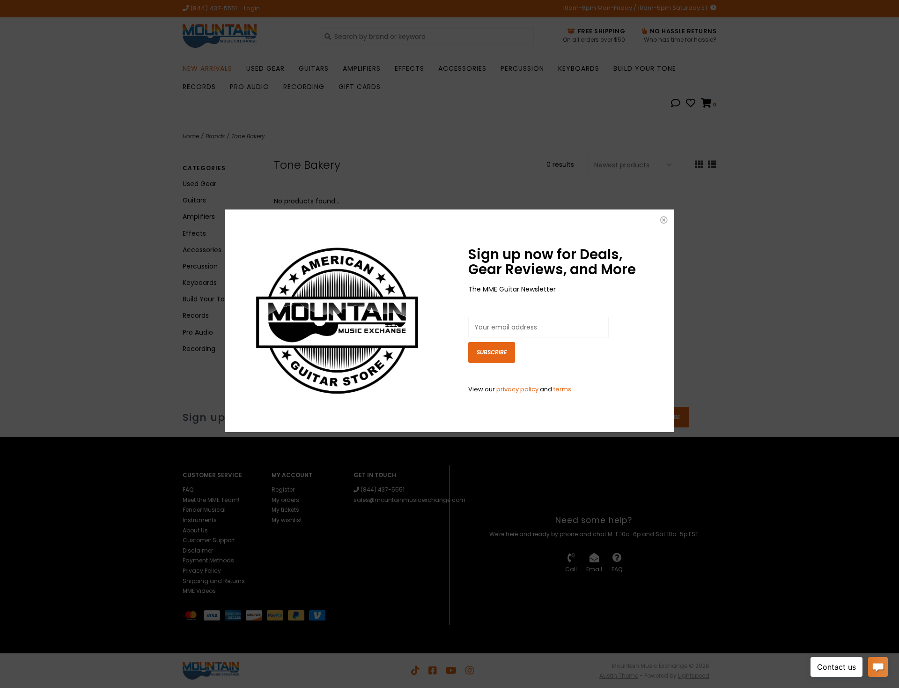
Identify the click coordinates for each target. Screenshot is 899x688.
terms (562, 389)
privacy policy (517, 389)
